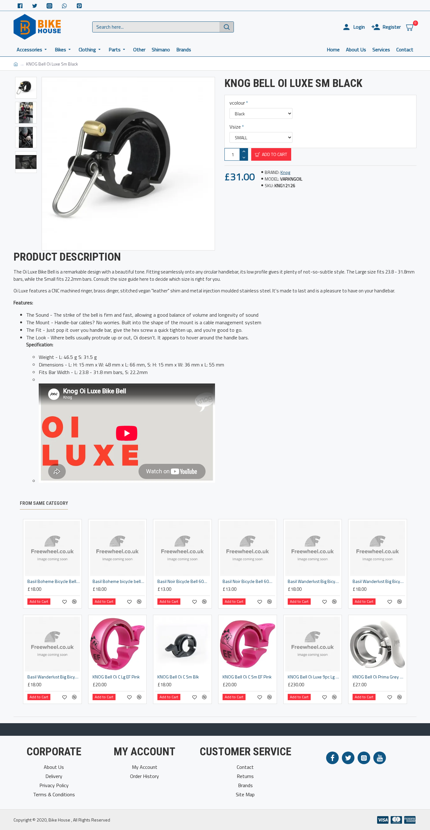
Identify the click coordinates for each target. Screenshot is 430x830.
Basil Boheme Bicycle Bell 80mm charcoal (53, 581)
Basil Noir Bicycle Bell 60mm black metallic (183, 581)
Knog (285, 172)
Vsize (235, 126)
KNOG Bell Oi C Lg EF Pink (116, 677)
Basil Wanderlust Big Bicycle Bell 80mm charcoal (314, 581)
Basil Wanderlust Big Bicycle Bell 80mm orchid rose (53, 677)
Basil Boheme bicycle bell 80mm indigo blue (119, 581)
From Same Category (44, 503)
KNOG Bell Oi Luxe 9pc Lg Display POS (314, 677)
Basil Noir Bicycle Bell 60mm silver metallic (249, 581)
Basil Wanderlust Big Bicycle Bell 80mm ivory (379, 581)
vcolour (237, 103)
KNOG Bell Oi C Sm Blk (178, 677)
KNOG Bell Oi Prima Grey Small (379, 677)
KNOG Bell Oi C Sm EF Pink (247, 677)
